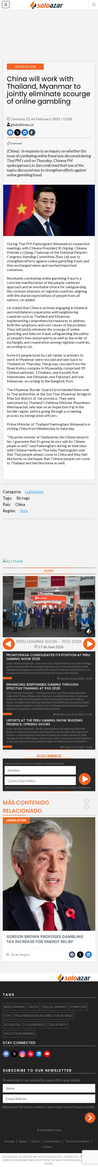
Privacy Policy (52, 1141)
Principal (9, 1141)
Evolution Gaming (19, 1033)
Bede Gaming (14, 1007)
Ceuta (33, 1007)
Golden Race (35, 1025)
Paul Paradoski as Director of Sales (44, 1015)
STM (7, 1015)
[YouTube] (47, 1054)
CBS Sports (58, 1025)
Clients (35, 1141)
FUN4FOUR (78, 1007)
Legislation (34, 491)
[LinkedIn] (39, 1054)
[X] (14, 1054)
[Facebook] (6, 1054)
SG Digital (12, 1025)
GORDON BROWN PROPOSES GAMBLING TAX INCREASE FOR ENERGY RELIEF (44, 939)
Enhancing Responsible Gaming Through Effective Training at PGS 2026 (42, 686)
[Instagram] (22, 1054)
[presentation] (9, 644)
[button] (93, 4)
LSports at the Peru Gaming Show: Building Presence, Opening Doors (44, 722)
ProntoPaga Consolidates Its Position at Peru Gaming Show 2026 (48, 657)
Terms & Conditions (77, 1141)
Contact (47, 1146)
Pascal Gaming (54, 1007)
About (22, 1141)
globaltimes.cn (22, 124)
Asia (24, 510)
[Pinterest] (30, 1054)
